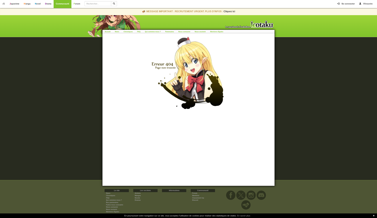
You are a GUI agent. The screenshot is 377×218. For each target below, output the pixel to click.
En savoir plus (243, 215)
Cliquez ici (229, 11)
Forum (77, 4)
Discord (195, 200)
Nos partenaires (112, 202)
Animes (138, 193)
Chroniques (128, 32)
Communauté (62, 4)
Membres (195, 195)
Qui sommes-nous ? (153, 32)
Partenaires (169, 32)
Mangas (138, 195)
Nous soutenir (200, 32)
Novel (38, 4)
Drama (48, 4)
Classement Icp (198, 198)
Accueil (107, 32)
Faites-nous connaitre (114, 205)
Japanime (14, 4)
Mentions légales (216, 32)
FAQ (138, 32)
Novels (137, 198)
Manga (27, 4)
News (117, 32)
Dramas (138, 200)
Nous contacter (184, 32)
